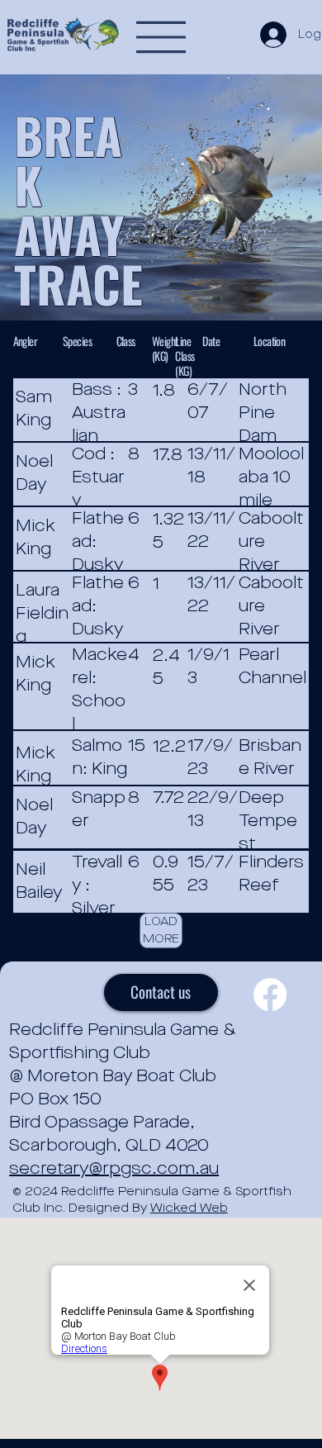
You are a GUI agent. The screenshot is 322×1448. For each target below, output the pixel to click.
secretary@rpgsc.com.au (114, 1169)
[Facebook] (269, 994)
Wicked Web (189, 1208)
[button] (161, 930)
